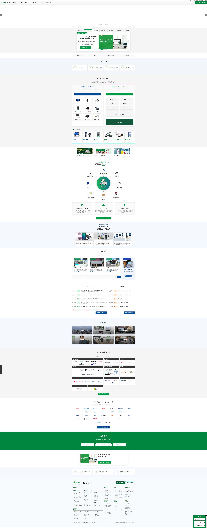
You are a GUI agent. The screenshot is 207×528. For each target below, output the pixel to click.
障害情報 (116, 495)
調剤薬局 (75, 515)
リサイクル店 (86, 511)
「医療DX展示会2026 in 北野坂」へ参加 (124, 294)
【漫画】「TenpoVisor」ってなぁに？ (129, 514)
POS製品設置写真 (107, 506)
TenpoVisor (96, 500)
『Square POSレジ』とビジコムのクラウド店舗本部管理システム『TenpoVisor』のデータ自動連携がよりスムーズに (92, 291)
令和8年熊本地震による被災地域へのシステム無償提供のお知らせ (92, 294)
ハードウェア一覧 (77, 492)
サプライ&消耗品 (76, 501)
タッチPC (75, 493)
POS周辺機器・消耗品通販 (78, 505)
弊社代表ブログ (127, 507)
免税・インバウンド (126, 107)
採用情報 (190, 0)
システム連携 (127, 503)
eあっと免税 (86, 504)
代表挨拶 (106, 492)
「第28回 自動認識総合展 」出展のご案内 (124, 291)
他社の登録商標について (86, 522)
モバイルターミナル (77, 504)
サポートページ (117, 490)
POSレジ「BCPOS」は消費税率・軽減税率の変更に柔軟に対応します (92, 298)
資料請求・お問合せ (120, 482)
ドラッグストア (86, 513)
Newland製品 (76, 503)
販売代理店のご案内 (108, 495)
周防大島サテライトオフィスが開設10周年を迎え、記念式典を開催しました (93, 306)
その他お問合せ (127, 496)
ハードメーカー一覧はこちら (103, 427)
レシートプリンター (77, 499)
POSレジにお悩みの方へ (88, 492)
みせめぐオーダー (97, 496)
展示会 (116, 506)
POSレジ (112, 99)
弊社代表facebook (128, 508)
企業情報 (106, 490)
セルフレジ (126, 99)
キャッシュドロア (77, 500)
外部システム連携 (97, 505)
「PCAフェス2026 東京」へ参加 (123, 302)
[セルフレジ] (103, 41)
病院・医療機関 (76, 514)
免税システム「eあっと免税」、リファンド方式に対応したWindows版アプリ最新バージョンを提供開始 (94, 303)
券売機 (112, 103)
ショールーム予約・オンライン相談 (103, 444)
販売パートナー (107, 494)
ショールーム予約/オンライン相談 (128, 495)
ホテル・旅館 (96, 513)
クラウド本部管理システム (126, 111)
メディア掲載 (117, 507)
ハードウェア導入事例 (108, 505)
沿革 (105, 491)
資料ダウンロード (119, 444)
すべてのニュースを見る (101, 312)
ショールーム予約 (130, 482)
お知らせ (116, 503)
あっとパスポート (87, 505)
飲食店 (96, 514)
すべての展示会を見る (129, 312)
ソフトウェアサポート (118, 491)
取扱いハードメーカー (108, 496)
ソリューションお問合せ (129, 491)
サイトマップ (94, 522)
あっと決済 (86, 499)
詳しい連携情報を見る (103, 393)
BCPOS (85, 495)
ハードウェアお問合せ (128, 490)
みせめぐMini (96, 495)
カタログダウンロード (128, 492)
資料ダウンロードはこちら (104, 462)
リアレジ (85, 496)
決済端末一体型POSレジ (111, 107)
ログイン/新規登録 (108, 513)
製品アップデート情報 (118, 509)
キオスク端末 (76, 495)
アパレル (85, 515)
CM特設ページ (66, 20)
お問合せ (87, 444)
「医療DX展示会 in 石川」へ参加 (123, 298)
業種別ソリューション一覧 (78, 511)
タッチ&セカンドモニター (78, 497)
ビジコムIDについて (108, 512)
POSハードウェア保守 (118, 492)
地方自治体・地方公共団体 (78, 513)
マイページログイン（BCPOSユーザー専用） (199, 0)
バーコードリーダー (77, 496)
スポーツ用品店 (97, 511)
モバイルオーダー (126, 103)
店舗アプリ (112, 111)
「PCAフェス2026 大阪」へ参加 (123, 306)
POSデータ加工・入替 (118, 494)
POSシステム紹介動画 (128, 510)
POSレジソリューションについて (103, 218)
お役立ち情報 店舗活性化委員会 (129, 506)
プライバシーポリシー (77, 522)
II (128, 49)
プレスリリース (117, 505)
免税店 (85, 518)
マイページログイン (118, 497)
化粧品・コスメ (86, 514)
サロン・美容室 (97, 515)
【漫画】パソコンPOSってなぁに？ (129, 512)
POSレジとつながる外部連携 (119, 114)
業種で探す (119, 122)
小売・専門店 (76, 518)
